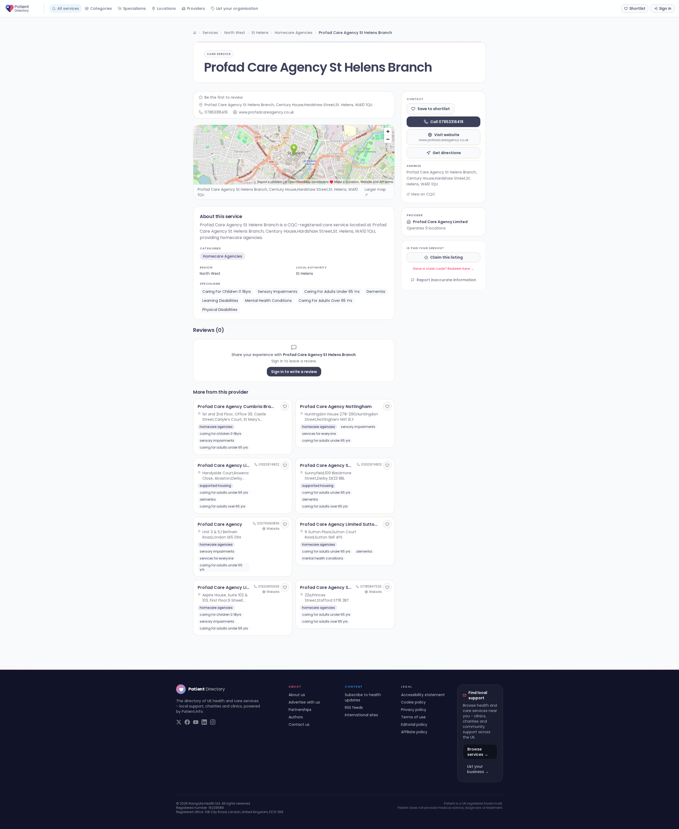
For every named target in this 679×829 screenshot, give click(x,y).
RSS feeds (354, 707)
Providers (196, 8)
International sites (361, 715)
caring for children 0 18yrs (226, 291)
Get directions (447, 152)
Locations (166, 8)
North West (234, 32)
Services (210, 32)
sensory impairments (277, 291)
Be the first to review (223, 97)
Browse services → (477, 751)
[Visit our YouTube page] (195, 722)
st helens (304, 273)
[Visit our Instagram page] (212, 722)
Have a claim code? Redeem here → (443, 269)
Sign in (665, 8)
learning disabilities (220, 300)
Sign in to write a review (294, 371)
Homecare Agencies (293, 32)
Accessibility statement (423, 694)
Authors (296, 717)
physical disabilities (219, 309)
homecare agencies (222, 256)
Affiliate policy (414, 732)
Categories (101, 8)
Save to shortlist (433, 108)
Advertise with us (304, 702)
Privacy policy (413, 709)
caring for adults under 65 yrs (332, 291)
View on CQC (423, 194)
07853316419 (216, 112)
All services (68, 8)
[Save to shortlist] (285, 406)
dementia (376, 291)
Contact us (299, 724)
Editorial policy (414, 724)
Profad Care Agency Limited (440, 221)
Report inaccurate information (446, 280)
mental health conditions (268, 300)
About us (297, 694)
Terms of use (413, 717)
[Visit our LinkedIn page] (204, 722)
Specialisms (134, 8)
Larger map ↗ (375, 192)
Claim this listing (446, 257)
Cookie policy (413, 702)
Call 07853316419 (446, 121)
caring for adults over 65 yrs (325, 300)
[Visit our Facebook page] (187, 722)
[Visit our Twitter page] (178, 722)
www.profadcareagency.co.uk (266, 112)
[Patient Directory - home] (24, 8)
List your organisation (237, 8)
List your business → (478, 769)
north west (210, 273)
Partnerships (300, 709)
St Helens (259, 32)
